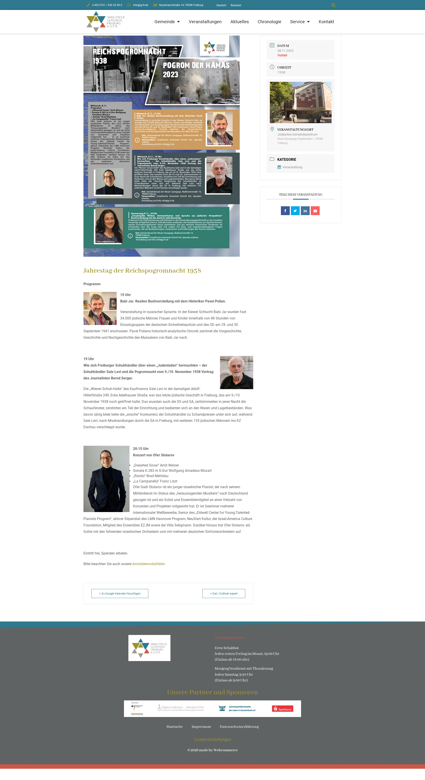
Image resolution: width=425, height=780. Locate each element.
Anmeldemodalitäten (148, 564)
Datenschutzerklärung (239, 726)
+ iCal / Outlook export (224, 593)
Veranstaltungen (205, 21)
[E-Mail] (315, 210)
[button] (333, 5)
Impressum (201, 726)
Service (297, 21)
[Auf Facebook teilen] (285, 210)
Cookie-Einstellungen (212, 739)
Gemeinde (165, 21)
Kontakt (326, 21)
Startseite (174, 726)
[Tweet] (295, 210)
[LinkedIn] (305, 210)
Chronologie (269, 21)
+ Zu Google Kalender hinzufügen (120, 593)
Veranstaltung (292, 167)
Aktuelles (239, 21)
